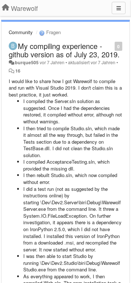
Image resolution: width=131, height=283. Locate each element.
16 (17, 70)
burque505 (27, 62)
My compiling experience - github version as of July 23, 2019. (64, 50)
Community (21, 32)
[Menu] (119, 8)
